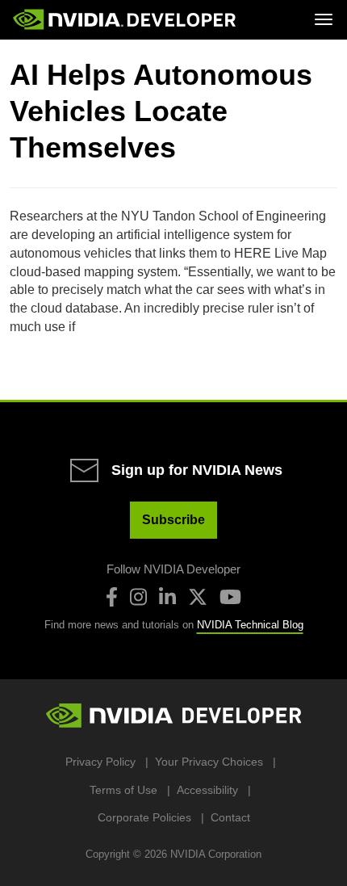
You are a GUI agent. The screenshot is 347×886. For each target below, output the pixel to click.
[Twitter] (197, 597)
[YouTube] (230, 597)
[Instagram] (138, 597)
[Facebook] (112, 597)
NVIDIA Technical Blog (250, 625)
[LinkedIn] (167, 597)
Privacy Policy (100, 761)
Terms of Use (123, 789)
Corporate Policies (144, 817)
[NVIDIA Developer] (126, 19)
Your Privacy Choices (209, 761)
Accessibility (207, 789)
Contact (230, 817)
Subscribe (173, 520)
